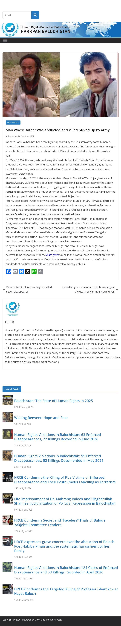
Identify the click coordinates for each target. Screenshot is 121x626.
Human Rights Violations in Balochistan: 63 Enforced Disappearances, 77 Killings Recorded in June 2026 (57, 436)
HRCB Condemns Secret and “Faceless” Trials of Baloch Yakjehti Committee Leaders (59, 522)
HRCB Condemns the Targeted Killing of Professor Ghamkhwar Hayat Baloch (66, 591)
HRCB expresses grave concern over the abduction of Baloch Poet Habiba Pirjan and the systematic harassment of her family (64, 546)
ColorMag (40, 619)
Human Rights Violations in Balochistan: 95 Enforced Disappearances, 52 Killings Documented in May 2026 (59, 458)
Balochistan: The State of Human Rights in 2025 (53, 400)
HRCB (32, 136)
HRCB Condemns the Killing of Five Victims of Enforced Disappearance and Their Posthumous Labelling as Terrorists (65, 479)
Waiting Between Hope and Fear (41, 417)
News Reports (13, 122)
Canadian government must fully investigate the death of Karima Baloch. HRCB (88, 289)
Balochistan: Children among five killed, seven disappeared (29, 289)
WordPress (55, 619)
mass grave (52, 255)
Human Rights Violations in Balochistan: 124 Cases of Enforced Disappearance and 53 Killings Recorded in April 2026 (66, 569)
